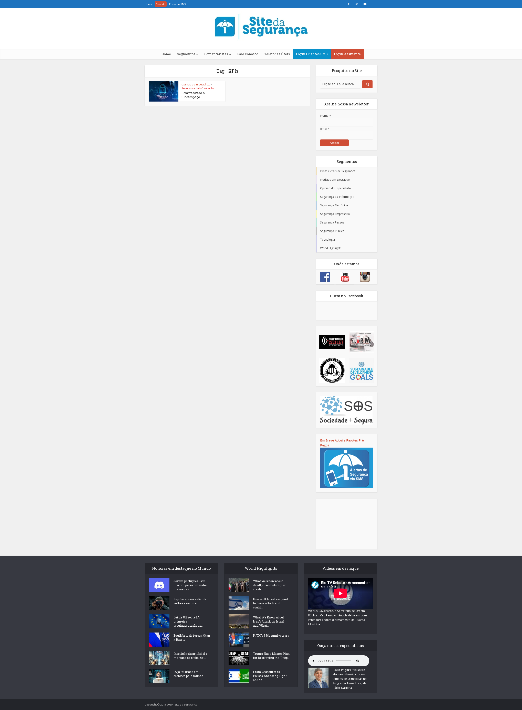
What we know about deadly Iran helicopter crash (269, 585)
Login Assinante (347, 54)
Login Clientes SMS (312, 54)
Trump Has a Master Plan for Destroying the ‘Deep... (271, 656)
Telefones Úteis (277, 54)
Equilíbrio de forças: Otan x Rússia (192, 637)
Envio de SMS (177, 4)
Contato (161, 4)
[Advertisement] (346, 524)
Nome (325, 115)
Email (325, 128)
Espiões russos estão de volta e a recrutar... (190, 601)
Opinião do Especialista (195, 84)
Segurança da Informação (197, 88)
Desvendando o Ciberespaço (193, 95)
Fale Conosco (247, 54)
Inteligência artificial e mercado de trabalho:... (191, 656)
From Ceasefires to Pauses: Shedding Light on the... (270, 676)
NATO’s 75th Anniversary (271, 635)
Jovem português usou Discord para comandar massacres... (190, 585)
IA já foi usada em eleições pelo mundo (188, 674)
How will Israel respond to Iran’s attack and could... (270, 603)
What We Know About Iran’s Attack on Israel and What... (268, 621)
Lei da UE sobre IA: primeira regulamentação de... (188, 621)
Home (148, 4)
